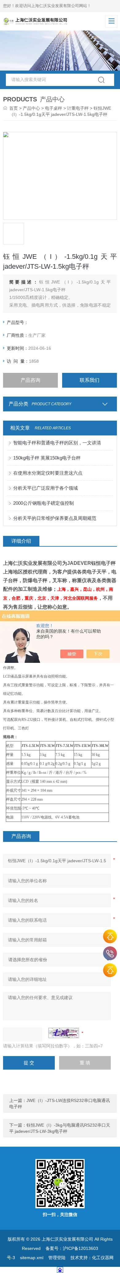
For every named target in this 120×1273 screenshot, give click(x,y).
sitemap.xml (31, 1257)
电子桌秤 (53, 108)
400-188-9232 (110, 953)
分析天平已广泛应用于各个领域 (45, 488)
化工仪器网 (103, 1257)
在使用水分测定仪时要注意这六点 (47, 472)
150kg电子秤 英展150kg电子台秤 (47, 457)
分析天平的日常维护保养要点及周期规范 (54, 518)
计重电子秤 (78, 108)
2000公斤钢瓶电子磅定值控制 (43, 503)
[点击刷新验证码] (63, 1033)
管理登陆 (57, 1257)
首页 (13, 108)
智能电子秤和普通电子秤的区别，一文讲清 (57, 442)
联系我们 (89, 380)
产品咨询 (30, 380)
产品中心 (31, 108)
